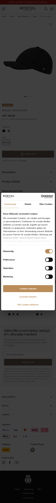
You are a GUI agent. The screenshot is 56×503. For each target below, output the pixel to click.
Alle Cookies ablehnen (28, 304)
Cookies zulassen (28, 288)
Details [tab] (28, 204)
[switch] (49, 260)
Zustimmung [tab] (10, 204)
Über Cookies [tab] (45, 204)
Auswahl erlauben (28, 296)
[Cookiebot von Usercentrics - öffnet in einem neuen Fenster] (41, 196)
